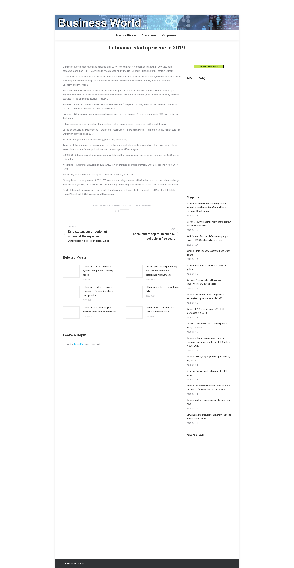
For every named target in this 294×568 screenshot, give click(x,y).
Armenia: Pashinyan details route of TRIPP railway (207, 373)
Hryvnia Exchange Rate (210, 67)
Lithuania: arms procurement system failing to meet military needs (98, 270)
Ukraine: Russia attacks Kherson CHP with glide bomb (206, 267)
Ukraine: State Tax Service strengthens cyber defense (208, 253)
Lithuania (106, 206)
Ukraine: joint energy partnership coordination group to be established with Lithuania (162, 270)
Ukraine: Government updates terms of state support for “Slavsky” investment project (208, 387)
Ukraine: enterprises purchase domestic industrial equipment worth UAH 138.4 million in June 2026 (208, 342)
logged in (78, 344)
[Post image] (71, 271)
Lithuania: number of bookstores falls (162, 289)
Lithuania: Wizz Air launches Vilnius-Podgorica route (160, 309)
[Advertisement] (55, 7)
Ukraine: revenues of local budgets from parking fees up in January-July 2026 (206, 296)
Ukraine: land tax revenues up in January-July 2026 (208, 402)
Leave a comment (143, 206)
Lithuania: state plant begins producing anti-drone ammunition (99, 309)
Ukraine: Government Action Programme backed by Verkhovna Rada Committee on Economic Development (207, 207)
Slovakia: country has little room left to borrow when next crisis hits (209, 224)
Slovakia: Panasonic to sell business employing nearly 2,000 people (204, 282)
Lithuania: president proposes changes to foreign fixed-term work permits (98, 291)
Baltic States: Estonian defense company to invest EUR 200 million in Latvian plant (208, 238)
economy (124, 211)
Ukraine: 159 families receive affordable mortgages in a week (206, 311)
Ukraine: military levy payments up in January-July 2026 (209, 358)
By (116, 206)
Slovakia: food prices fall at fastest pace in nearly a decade (207, 325)
